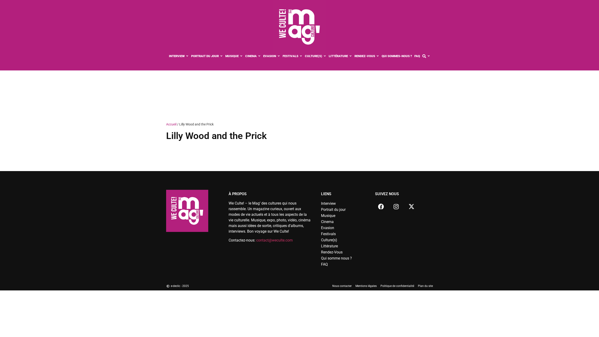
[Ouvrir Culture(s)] (324, 56)
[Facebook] (381, 206)
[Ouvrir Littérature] (350, 56)
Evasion (327, 228)
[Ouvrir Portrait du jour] (221, 56)
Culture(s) (329, 240)
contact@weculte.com (274, 240)
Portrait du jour (333, 209)
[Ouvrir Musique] (241, 56)
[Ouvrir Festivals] (301, 56)
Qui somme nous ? (336, 258)
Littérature (329, 246)
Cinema (327, 222)
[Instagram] (396, 206)
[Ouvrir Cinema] (259, 56)
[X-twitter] (411, 206)
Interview (328, 203)
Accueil (171, 124)
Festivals (328, 234)
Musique (328, 215)
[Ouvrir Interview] (187, 56)
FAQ (324, 264)
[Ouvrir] (428, 56)
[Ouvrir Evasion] (278, 56)
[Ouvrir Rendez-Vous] (377, 56)
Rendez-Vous (332, 252)
